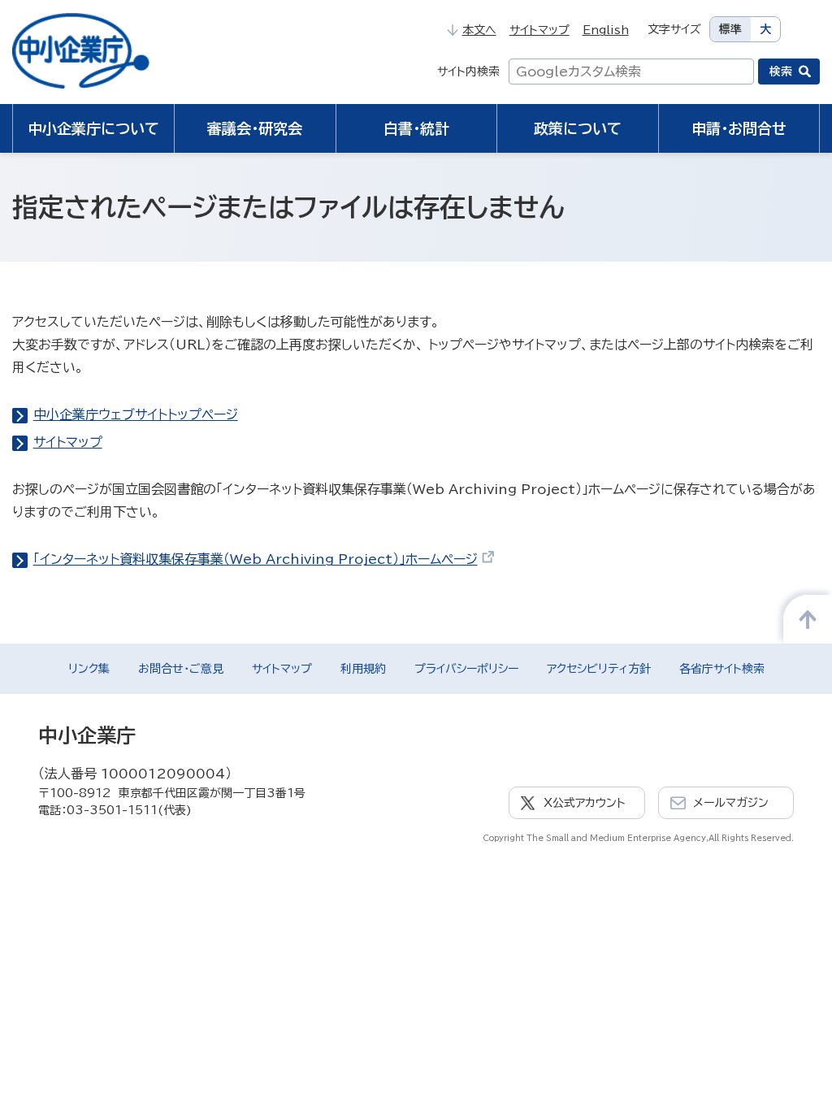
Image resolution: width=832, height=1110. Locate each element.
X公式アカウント (585, 803)
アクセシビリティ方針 (599, 668)
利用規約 (363, 668)
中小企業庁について (93, 128)
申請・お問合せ (738, 128)
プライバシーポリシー (466, 668)
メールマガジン (731, 803)
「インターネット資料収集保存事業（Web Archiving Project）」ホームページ (255, 559)
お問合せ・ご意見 (180, 668)
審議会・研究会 (254, 128)
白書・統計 (416, 128)
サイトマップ (539, 30)
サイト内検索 (468, 71)
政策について (578, 128)
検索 (780, 71)
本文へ (479, 30)
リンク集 (89, 668)
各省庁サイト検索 (722, 668)
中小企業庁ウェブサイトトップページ (135, 414)
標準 (730, 29)
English (606, 30)
